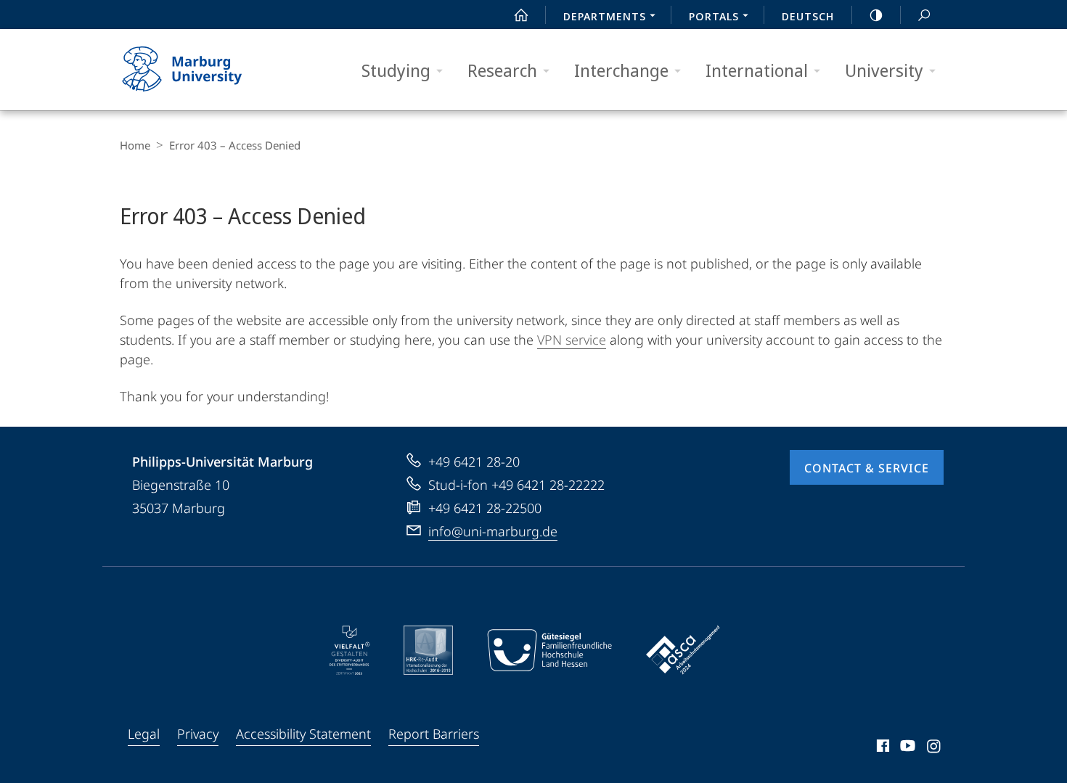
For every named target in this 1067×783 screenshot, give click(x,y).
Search (924, 14)
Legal (144, 733)
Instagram (934, 748)
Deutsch (808, 16)
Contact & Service (866, 468)
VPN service (571, 339)
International (757, 70)
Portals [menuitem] (714, 16)
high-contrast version (876, 14)
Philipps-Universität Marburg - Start (210, 69)
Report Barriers (433, 733)
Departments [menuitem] (604, 16)
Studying (395, 70)
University (884, 70)
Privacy (197, 733)
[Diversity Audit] (349, 650)
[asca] (683, 650)
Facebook (881, 748)
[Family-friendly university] (549, 650)
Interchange (621, 70)
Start (521, 14)
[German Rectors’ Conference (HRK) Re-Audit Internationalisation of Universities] (428, 650)
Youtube (906, 748)
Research (502, 70)
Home (135, 145)
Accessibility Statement (303, 733)
